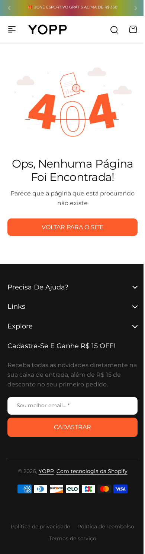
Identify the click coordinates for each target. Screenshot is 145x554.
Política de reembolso (103, 526)
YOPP (43, 471)
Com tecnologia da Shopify (89, 471)
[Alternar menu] (12, 29)
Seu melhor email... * (43, 405)
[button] (9, 8)
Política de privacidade (37, 526)
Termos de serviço (69, 538)
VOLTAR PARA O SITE (73, 227)
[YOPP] (47, 29)
